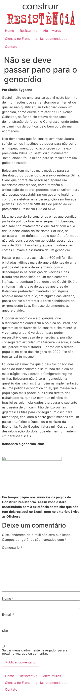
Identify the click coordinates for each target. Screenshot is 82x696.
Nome (8, 598)
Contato (11, 47)
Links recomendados (51, 39)
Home (9, 31)
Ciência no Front (17, 39)
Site (5, 630)
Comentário (12, 547)
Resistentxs (28, 31)
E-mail (8, 614)
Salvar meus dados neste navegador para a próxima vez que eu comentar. (34, 652)
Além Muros (52, 31)
